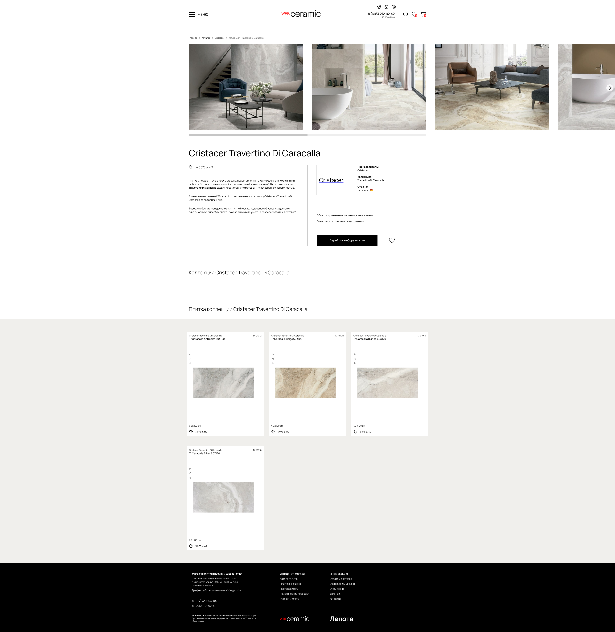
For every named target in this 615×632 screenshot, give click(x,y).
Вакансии (335, 593)
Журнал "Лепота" (290, 598)
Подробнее (212, 383)
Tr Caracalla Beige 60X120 (286, 339)
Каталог (206, 37)
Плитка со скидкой (291, 583)
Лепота (341, 618)
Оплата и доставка (341, 579)
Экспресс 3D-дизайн (342, 583)
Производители (289, 588)
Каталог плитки (289, 579)
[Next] (609, 87)
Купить (237, 383)
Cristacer (220, 37)
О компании (337, 588)
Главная (193, 37)
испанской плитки (284, 180)
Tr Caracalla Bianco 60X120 (369, 339)
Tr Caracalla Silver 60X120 (204, 453)
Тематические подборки (294, 593)
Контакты (335, 598)
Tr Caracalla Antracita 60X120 (207, 339)
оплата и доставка (284, 212)
